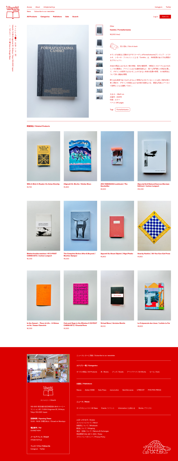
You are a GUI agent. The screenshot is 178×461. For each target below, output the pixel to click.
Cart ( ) (165, 16)
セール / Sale (154, 372)
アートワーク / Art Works (136, 372)
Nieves (79, 390)
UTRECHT (140, 390)
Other (112, 26)
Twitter (168, 7)
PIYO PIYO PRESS (154, 390)
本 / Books (104, 372)
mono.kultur (114, 390)
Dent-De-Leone (127, 390)
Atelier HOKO (90, 390)
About (37, 7)
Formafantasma (122, 109)
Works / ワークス (145, 408)
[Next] (73, 71)
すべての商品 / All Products (87, 372)
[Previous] (42, 71)
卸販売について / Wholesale (87, 425)
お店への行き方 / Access (86, 420)
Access (29, 7)
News (29, 11)
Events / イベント (108, 408)
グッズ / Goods (118, 372)
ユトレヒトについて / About (87, 423)
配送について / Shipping (86, 428)
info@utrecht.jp (49, 7)
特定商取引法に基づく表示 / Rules (89, 434)
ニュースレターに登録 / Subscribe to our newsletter (96, 355)
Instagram (158, 7)
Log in (155, 16)
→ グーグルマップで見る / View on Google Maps (10, 42)
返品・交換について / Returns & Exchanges (93, 431)
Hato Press (102, 390)
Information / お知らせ (126, 408)
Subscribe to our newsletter (44, 11)
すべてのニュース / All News (87, 408)
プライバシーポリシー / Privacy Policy (91, 437)
